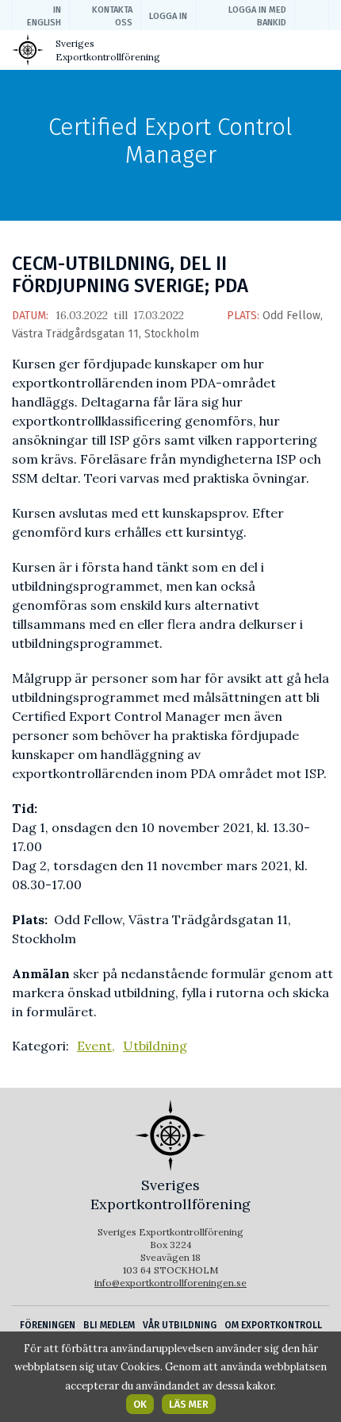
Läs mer (189, 1404)
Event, (96, 1046)
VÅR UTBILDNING (179, 1325)
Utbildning (155, 1046)
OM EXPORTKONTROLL (273, 1325)
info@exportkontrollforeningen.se (170, 1283)
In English (44, 16)
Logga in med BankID (257, 16)
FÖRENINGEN (47, 1325)
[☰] (315, 53)
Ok (140, 1404)
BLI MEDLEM (109, 1325)
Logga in (168, 16)
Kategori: (40, 1046)
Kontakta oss (112, 16)
